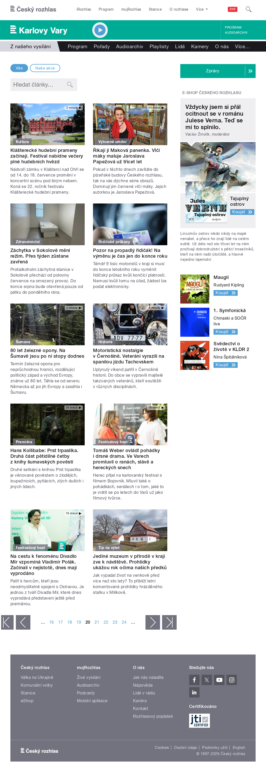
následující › (152, 622)
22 (106, 622)
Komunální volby (37, 685)
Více (242, 46)
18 (69, 622)
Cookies (162, 747)
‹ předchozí (23, 622)
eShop (27, 700)
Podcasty (86, 693)
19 (78, 622)
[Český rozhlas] (33, 9)
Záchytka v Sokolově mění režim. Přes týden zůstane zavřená (40, 256)
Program (106, 9)
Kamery (200, 46)
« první (7, 622)
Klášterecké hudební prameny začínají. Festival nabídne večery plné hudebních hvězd (46, 155)
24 (124, 622)
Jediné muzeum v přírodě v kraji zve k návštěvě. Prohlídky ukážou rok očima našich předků (130, 561)
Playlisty (159, 46)
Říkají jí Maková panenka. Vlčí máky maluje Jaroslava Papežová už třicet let (126, 155)
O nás (222, 46)
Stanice (155, 9)
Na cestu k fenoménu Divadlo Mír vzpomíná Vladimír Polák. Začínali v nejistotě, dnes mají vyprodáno (43, 564)
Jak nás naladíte (148, 677)
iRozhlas (84, 9)
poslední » (169, 622)
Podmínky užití (215, 747)
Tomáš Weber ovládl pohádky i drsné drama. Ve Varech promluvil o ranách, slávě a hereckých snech (126, 459)
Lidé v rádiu (144, 693)
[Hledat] (249, 9)
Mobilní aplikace (92, 700)
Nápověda (143, 685)
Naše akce (45, 68)
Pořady (102, 46)
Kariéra (140, 700)
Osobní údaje (185, 747)
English (239, 747)
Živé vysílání (88, 677)
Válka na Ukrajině (37, 677)
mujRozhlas (131, 9)
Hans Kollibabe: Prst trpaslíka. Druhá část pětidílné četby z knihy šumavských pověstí (44, 456)
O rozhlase (179, 9)
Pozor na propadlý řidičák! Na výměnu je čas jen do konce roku (130, 253)
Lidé (180, 46)
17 (60, 622)
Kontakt (140, 708)
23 (115, 622)
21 (97, 622)
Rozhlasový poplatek (153, 716)
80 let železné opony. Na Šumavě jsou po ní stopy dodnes (47, 353)
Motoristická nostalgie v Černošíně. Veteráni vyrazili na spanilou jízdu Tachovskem (128, 356)
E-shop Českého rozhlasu (212, 92)
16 (51, 622)
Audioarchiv (236, 32)
